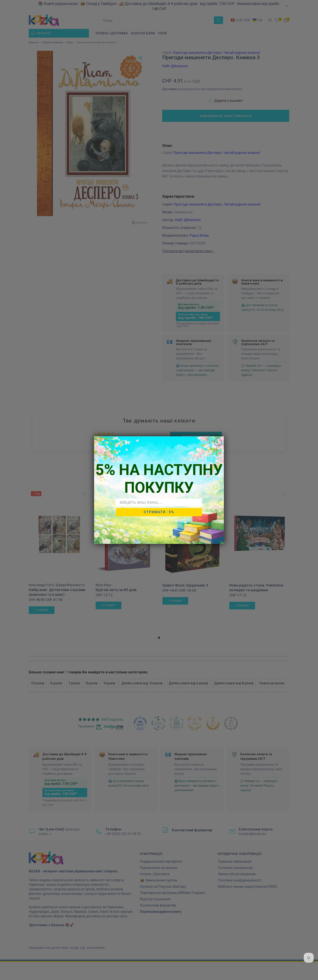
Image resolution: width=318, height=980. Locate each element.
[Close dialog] (218, 442)
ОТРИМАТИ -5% (159, 512)
